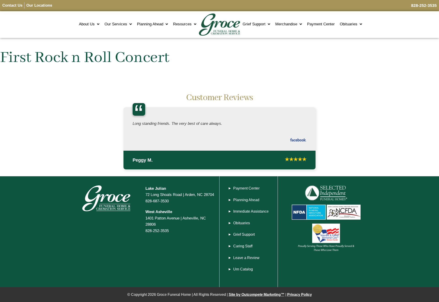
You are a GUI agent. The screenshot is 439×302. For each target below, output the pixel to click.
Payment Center (321, 24)
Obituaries (348, 24)
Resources (182, 24)
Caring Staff (242, 251)
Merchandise (286, 24)
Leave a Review (246, 263)
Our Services (115, 24)
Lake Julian (155, 193)
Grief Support (254, 24)
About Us (87, 24)
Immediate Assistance (251, 216)
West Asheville (158, 217)
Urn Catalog (243, 274)
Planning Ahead (150, 24)
